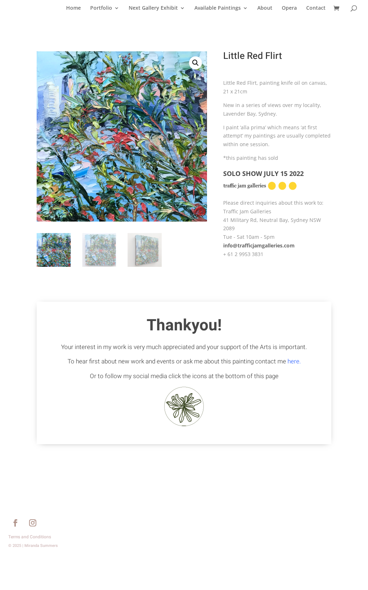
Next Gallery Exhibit (153, 8)
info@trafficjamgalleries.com (259, 245)
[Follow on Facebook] (15, 523)
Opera (289, 8)
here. (294, 361)
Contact (316, 8)
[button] (195, 62)
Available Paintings (217, 8)
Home (73, 8)
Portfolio (101, 8)
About (264, 8)
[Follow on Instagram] (33, 523)
